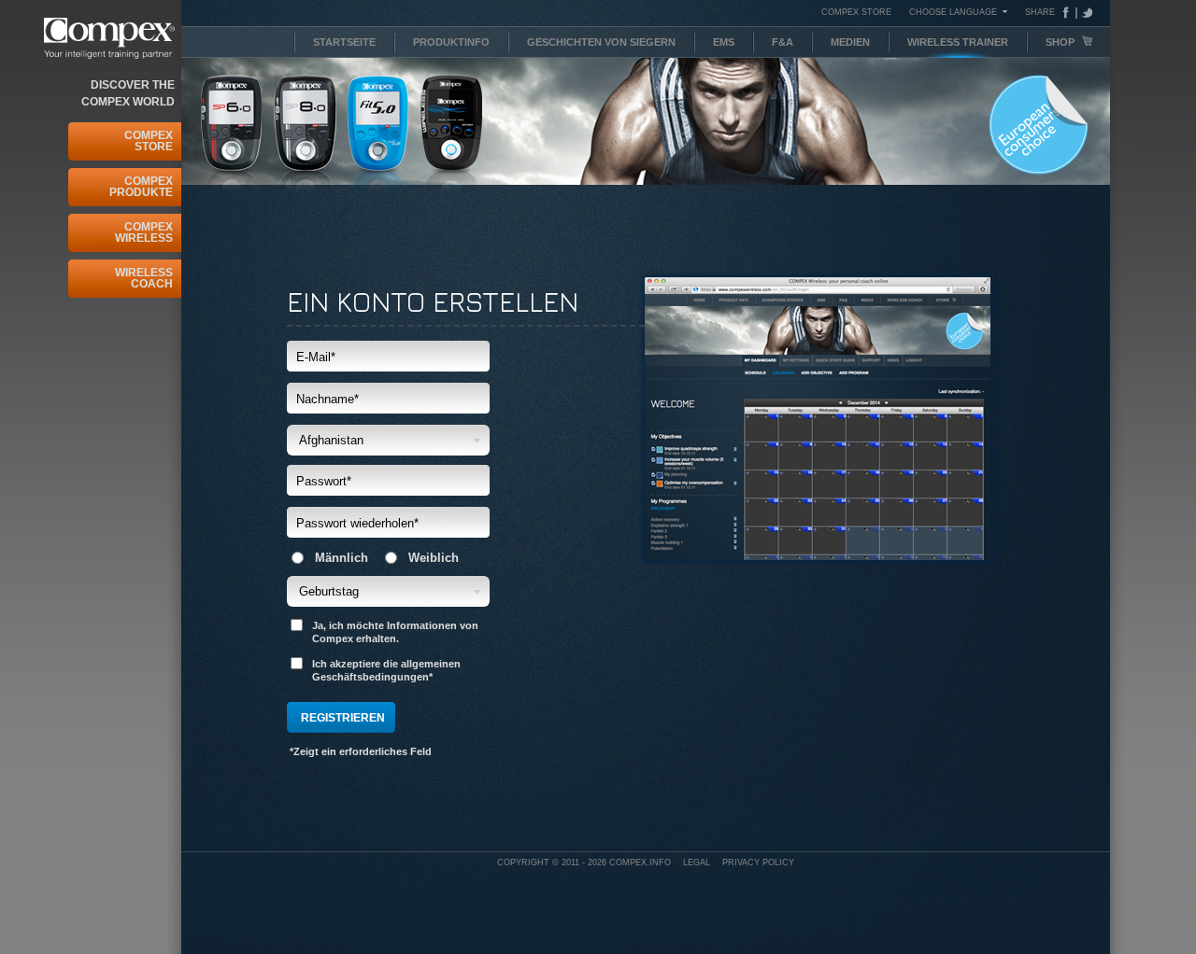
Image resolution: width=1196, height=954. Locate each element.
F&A (782, 42)
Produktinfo (451, 42)
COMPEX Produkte (141, 186)
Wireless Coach (144, 278)
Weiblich (433, 558)
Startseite (344, 42)
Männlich (341, 558)
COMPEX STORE (856, 12)
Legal (696, 862)
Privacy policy (758, 862)
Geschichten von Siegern (601, 42)
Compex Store (148, 141)
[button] (388, 440)
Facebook (1069, 13)
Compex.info (640, 862)
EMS (723, 42)
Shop (1061, 42)
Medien (850, 42)
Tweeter (1084, 13)
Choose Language (953, 11)
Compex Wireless (144, 232)
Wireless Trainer (957, 42)
